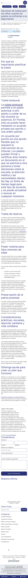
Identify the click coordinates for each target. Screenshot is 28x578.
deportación (23, 231)
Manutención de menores (7, 539)
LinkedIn (16, 31)
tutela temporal (14, 104)
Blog (5, 23)
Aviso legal (19, 566)
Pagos (15, 6)
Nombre (3, 445)
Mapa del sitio (19, 567)
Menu (25, 3)
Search (24, 509)
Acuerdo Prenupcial (6, 516)
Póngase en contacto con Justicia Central (12, 397)
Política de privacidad (10, 567)
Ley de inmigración (11, 435)
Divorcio (3, 534)
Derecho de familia (6, 529)
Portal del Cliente (6, 6)
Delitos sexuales (5, 526)
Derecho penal (5, 531)
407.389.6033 (18, 573)
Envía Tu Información (14, 473)
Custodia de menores (6, 519)
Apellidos (17, 445)
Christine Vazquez (14, 35)
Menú (14, 576)
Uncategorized (5, 541)
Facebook (4, 31)
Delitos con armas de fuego (8, 521)
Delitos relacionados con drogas (9, 524)
